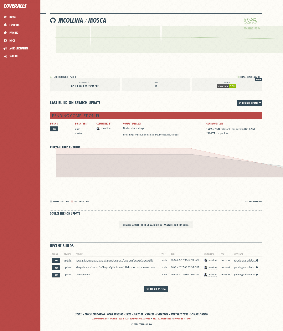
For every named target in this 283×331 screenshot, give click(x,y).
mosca (97, 20)
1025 (56, 275)
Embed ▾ (258, 80)
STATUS (78, 314)
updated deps (83, 274)
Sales (128, 314)
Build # (54, 123)
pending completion (74, 115)
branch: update (250, 103)
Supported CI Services (140, 318)
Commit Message (132, 123)
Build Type (80, 123)
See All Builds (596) (156, 289)
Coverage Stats (214, 123)
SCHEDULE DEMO (199, 314)
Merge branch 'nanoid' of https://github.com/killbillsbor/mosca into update (115, 267)
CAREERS (149, 314)
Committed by (104, 123)
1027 (56, 267)
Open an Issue (115, 314)
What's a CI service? (161, 318)
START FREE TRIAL (179, 314)
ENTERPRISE (162, 314)
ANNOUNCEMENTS (100, 318)
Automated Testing (182, 318)
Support (138, 314)
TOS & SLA (123, 318)
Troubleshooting (95, 314)
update (67, 259)
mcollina (70, 20)
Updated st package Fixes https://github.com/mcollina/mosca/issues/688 (114, 259)
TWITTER (113, 318)
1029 (54, 128)
